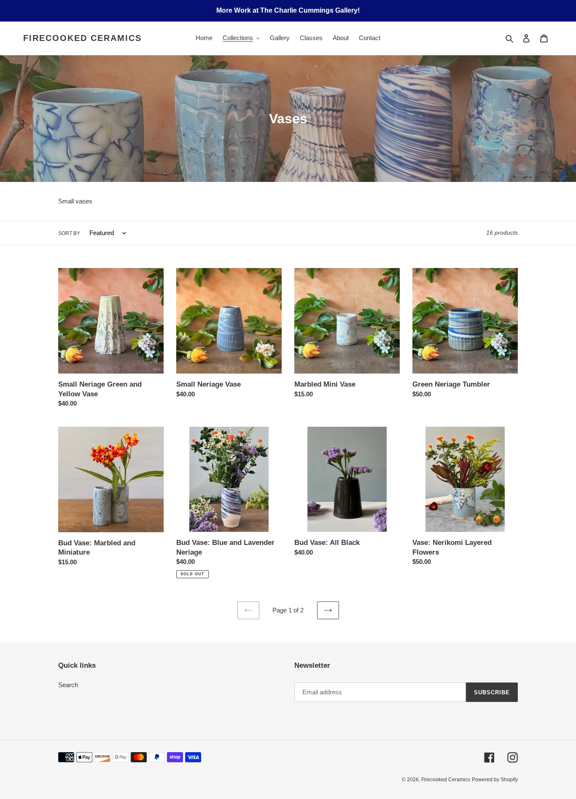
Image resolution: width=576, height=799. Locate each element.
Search (68, 684)
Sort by (69, 233)
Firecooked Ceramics (82, 38)
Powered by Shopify (495, 780)
